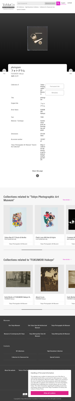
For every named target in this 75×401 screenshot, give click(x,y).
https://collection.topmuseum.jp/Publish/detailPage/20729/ (42, 152)
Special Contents (21, 9)
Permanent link (54, 86)
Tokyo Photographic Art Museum (60, 325)
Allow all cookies (49, 393)
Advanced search (50, 3)
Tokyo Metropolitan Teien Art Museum (37, 335)
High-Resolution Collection (32, 7)
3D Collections (20, 7)
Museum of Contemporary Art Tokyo (14, 334)
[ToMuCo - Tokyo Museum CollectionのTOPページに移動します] (8, 7)
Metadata (55, 93)
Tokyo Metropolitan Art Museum (61, 334)
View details (66, 200)
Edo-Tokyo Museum (14, 325)
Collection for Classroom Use (47, 7)
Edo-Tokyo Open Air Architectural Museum (37, 327)
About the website (10, 370)
